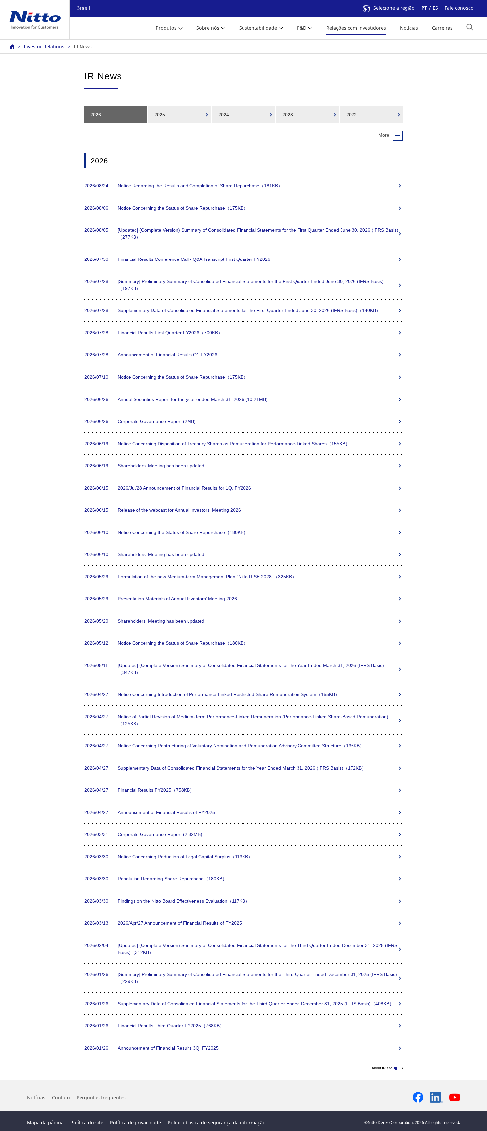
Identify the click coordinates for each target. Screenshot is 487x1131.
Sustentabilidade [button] (258, 28)
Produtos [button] (166, 28)
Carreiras (442, 28)
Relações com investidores (356, 28)
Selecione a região (394, 8)
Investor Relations (44, 46)
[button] (469, 27)
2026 (95, 114)
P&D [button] (301, 28)
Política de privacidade (135, 1122)
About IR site (382, 1068)
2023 (287, 114)
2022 (351, 114)
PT (424, 8)
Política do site (86, 1122)
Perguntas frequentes (101, 1097)
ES (435, 8)
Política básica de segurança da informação (217, 1122)
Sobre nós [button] (207, 28)
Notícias (409, 28)
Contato (61, 1097)
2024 (223, 114)
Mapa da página (45, 1122)
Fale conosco (459, 8)
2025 (159, 114)
